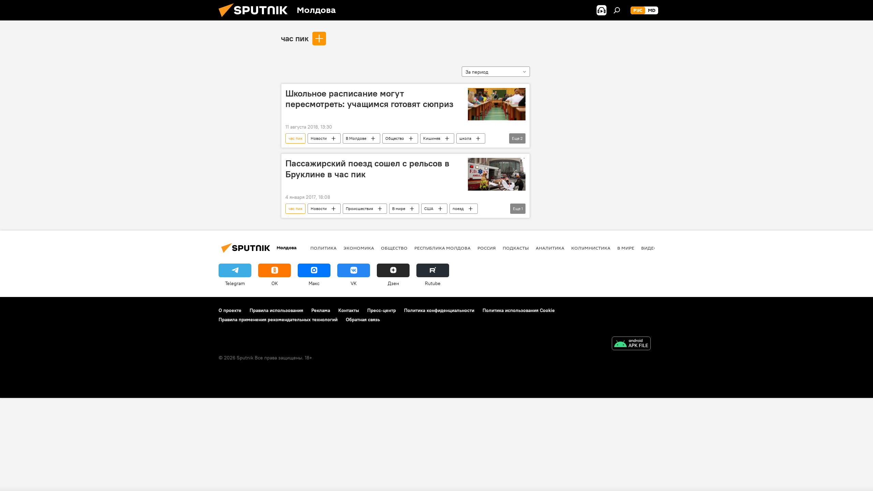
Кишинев (431, 138)
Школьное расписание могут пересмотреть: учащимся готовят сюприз (369, 98)
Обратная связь (363, 319)
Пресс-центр (381, 310)
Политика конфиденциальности (439, 310)
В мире (398, 208)
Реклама (320, 310)
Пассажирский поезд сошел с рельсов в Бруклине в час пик (367, 168)
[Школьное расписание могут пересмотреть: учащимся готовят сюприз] (497, 104)
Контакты (348, 310)
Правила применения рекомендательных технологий (278, 319)
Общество (394, 138)
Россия (486, 248)
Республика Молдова (442, 248)
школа (465, 138)
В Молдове (356, 138)
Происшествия (359, 208)
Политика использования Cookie (519, 310)
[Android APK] (631, 344)
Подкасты (516, 248)
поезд (458, 208)
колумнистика (590, 248)
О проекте (230, 310)
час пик (295, 38)
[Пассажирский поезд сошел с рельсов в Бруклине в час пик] (497, 174)
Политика (323, 248)
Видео (649, 248)
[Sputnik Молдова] (256, 19)
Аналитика (550, 248)
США (428, 208)
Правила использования (276, 310)
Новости (319, 138)
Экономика (358, 248)
